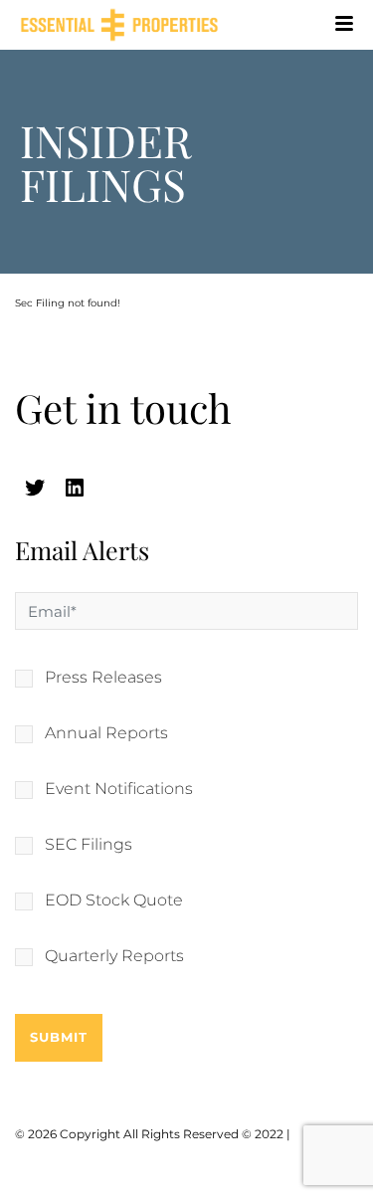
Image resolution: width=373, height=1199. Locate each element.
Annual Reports (106, 733)
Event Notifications (119, 789)
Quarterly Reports (114, 956)
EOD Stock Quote (114, 900)
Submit (59, 1037)
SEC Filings (88, 845)
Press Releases (103, 678)
